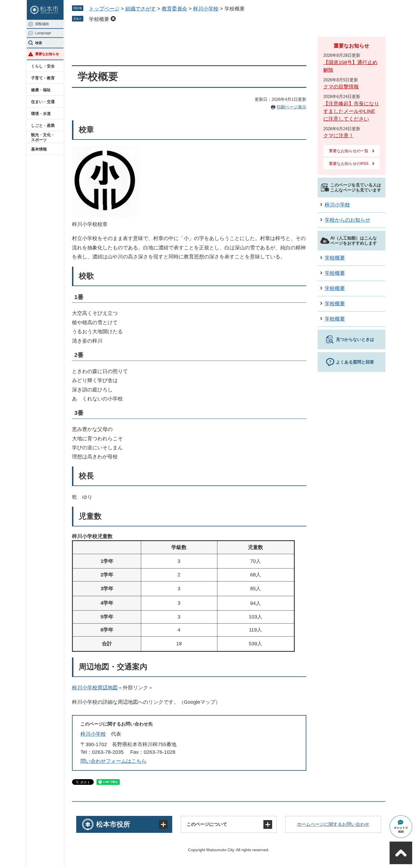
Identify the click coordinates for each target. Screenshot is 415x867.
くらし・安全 (43, 66)
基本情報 (39, 149)
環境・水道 (41, 113)
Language (43, 33)
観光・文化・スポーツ (43, 137)
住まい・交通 (43, 101)
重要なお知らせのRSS (348, 163)
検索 (38, 43)
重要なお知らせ (47, 54)
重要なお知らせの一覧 (348, 151)
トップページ (104, 9)
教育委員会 (174, 9)
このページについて (207, 824)
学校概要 (99, 19)
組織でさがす (140, 9)
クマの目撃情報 (341, 87)
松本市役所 (113, 824)
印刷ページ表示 (291, 106)
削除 (113, 18)
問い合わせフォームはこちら (113, 761)
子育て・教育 (43, 78)
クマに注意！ (338, 135)
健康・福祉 (41, 90)
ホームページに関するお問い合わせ (333, 824)
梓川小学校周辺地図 (95, 687)
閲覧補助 (42, 24)
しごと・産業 (43, 125)
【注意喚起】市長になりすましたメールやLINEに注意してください (351, 111)
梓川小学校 (206, 9)
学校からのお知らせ (347, 220)
